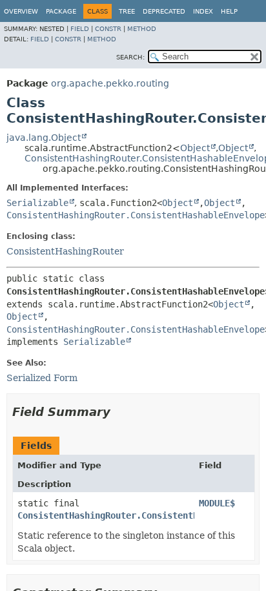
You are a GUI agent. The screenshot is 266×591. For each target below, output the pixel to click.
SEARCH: (130, 57)
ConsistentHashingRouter (65, 251)
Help (229, 11)
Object (195, 148)
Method (141, 28)
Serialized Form (41, 378)
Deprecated (164, 11)
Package (61, 11)
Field (79, 28)
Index (203, 11)
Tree (127, 11)
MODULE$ (217, 503)
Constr (108, 28)
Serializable (37, 203)
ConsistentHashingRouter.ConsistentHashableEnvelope (135, 215)
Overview (21, 11)
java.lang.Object (43, 137)
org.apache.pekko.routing (110, 83)
